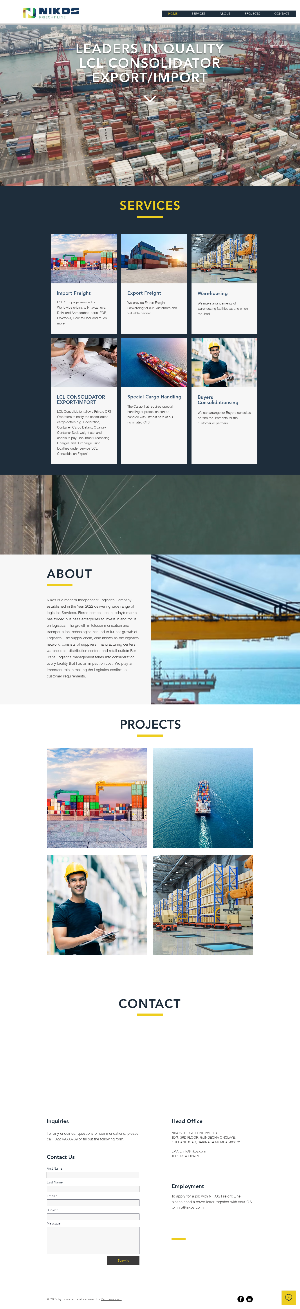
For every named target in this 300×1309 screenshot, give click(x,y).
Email (51, 1196)
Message (53, 1223)
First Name (54, 1168)
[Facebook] (240, 1299)
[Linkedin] (249, 1299)
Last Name (55, 1182)
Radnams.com (111, 1299)
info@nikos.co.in (194, 1151)
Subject (52, 1210)
